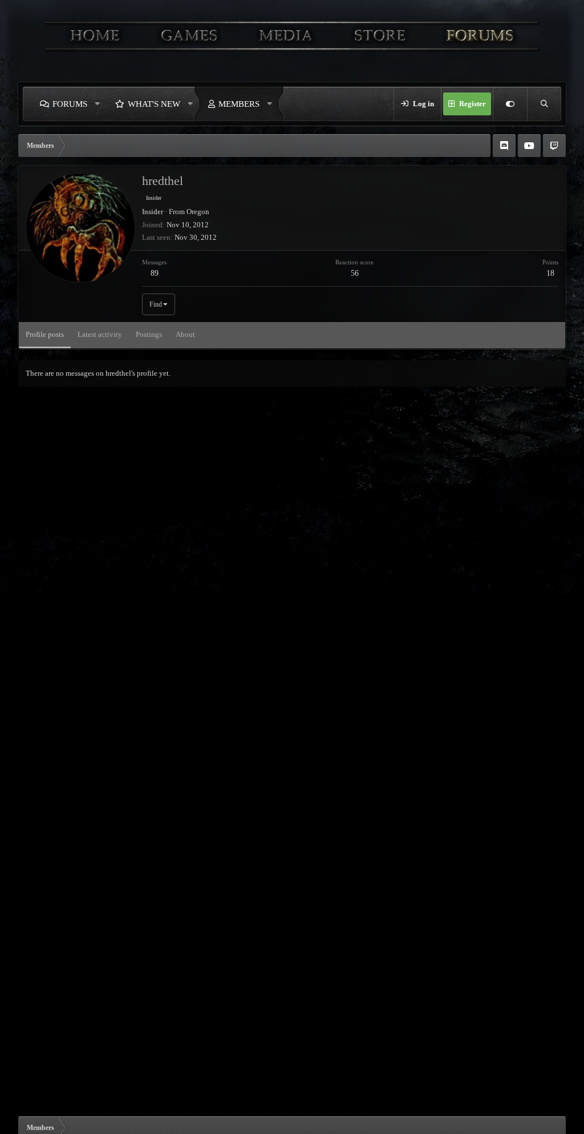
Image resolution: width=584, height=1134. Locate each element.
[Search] (544, 104)
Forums (69, 103)
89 (155, 273)
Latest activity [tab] (100, 334)
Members (238, 103)
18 (550, 273)
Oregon (197, 211)
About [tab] (185, 334)
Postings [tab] (149, 334)
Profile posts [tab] (45, 334)
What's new (154, 103)
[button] (97, 104)
